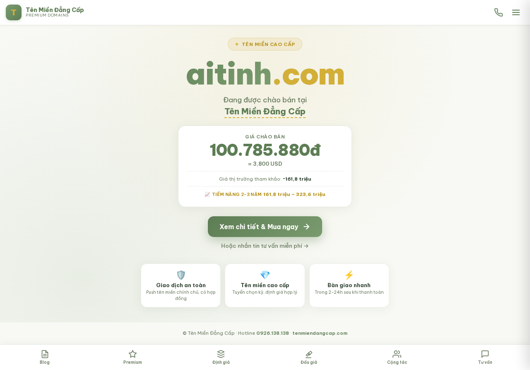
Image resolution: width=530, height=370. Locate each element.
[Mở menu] (516, 12)
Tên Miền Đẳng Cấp (265, 111)
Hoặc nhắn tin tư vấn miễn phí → (265, 245)
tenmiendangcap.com (319, 333)
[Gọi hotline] (498, 12)
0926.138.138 (272, 333)
